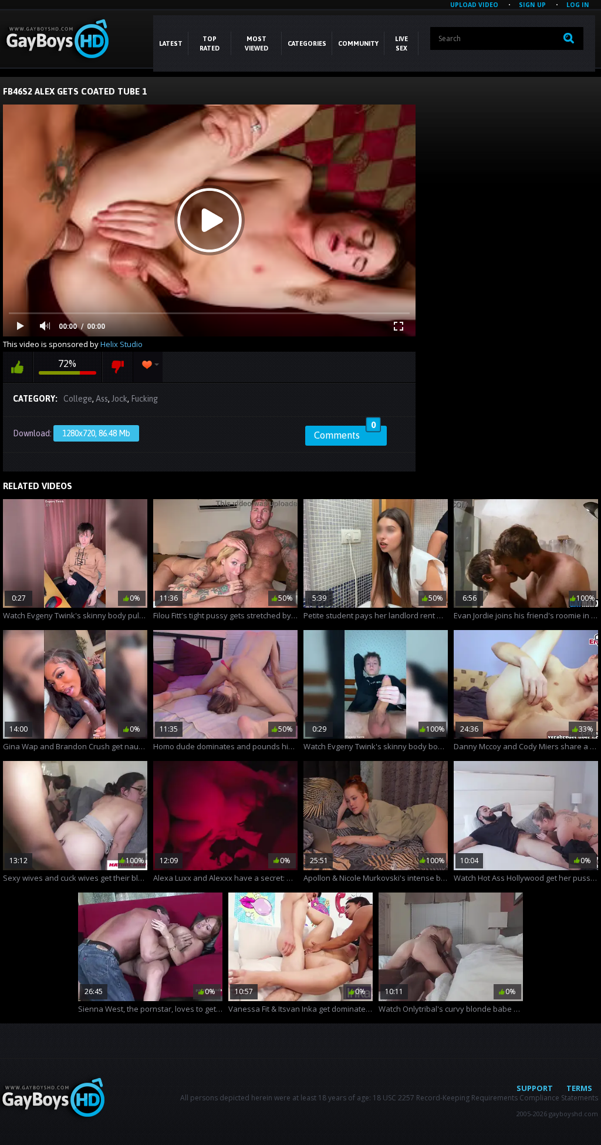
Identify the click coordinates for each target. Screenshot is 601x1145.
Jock (119, 398)
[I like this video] (17, 367)
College (77, 398)
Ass (102, 398)
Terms (579, 1088)
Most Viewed (256, 43)
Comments (345, 433)
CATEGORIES (307, 43)
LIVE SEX (401, 43)
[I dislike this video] (118, 367)
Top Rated (210, 43)
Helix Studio (121, 344)
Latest (171, 43)
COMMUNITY (358, 43)
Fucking (144, 398)
